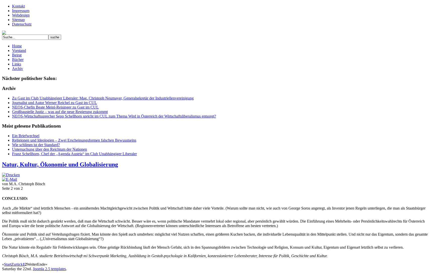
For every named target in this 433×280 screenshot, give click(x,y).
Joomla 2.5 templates (49, 269)
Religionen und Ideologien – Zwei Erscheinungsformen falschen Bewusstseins (74, 140)
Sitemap (18, 20)
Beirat (17, 55)
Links (16, 64)
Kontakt (18, 6)
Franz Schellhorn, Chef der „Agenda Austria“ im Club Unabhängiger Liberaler (74, 154)
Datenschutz (22, 24)
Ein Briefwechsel (25, 136)
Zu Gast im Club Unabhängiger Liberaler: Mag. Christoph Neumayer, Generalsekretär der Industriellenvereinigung (103, 98)
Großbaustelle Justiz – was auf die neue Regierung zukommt (60, 112)
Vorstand (19, 50)
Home (17, 46)
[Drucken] (11, 175)
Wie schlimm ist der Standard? (36, 145)
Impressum (20, 11)
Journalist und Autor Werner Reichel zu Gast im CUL (54, 103)
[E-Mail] (9, 179)
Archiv (17, 68)
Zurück (17, 264)
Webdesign (21, 15)
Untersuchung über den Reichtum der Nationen (49, 149)
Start (7, 264)
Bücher (18, 59)
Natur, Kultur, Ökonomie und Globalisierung (60, 164)
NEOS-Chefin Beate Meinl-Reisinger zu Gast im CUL (55, 107)
